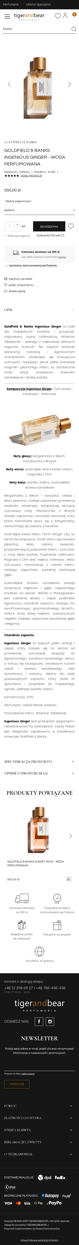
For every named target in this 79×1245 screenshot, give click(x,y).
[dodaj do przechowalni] (71, 226)
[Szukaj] (73, 29)
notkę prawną (28, 1074)
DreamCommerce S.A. (48, 1229)
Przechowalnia (58, 16)
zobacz (62, 257)
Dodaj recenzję (31, 175)
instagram (50, 1021)
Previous (9, 84)
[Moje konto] (65, 16)
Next (70, 84)
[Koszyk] (72, 16)
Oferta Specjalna (38, 4)
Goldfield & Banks (20, 142)
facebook (39, 1021)
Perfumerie (11, 4)
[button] (7, 15)
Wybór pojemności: (18, 201)
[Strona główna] (34, 16)
